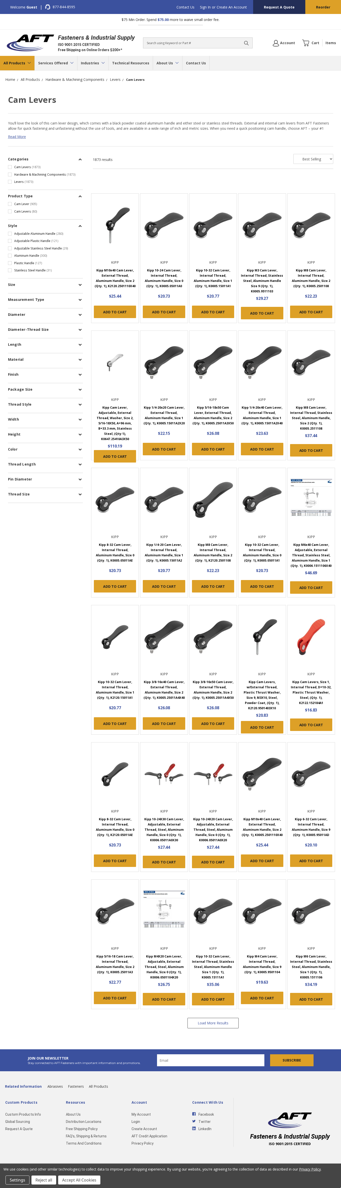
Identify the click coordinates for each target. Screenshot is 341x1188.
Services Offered (53, 63)
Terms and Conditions (84, 1143)
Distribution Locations (83, 1122)
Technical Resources (130, 63)
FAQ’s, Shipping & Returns (86, 1136)
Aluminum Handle (30, 255)
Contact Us (185, 7)
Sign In (205, 7)
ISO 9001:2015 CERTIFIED (79, 45)
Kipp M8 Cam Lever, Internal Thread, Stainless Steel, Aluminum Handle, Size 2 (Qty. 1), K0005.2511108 (311, 418)
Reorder (323, 7)
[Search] (246, 43)
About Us (165, 63)
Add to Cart (115, 312)
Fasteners (76, 1086)
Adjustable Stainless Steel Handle (41, 248)
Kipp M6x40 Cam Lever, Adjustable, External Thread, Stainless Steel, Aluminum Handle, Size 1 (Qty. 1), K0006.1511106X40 (311, 555)
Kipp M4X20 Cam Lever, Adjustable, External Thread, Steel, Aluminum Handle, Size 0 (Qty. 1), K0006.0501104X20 (164, 966)
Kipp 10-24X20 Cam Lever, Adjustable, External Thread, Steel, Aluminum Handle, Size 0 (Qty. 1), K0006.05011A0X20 (213, 829)
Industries (90, 63)
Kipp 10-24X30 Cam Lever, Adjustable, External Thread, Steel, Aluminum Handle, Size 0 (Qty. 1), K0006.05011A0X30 (164, 829)
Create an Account (232, 7)
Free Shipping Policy (82, 1129)
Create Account (144, 1129)
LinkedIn (204, 1129)
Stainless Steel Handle (33, 270)
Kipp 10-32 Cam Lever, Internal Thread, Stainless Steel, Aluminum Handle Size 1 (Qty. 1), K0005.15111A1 (213, 966)
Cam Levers (27, 167)
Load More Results (213, 1023)
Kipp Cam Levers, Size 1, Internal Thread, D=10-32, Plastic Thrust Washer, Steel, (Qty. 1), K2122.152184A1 (311, 692)
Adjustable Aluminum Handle (38, 234)
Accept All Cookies (79, 1180)
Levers (23, 182)
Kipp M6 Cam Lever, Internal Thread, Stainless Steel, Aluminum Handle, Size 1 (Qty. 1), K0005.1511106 (311, 966)
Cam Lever (25, 204)
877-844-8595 (64, 6)
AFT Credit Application (149, 1136)
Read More (17, 136)
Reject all (43, 1180)
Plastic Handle (28, 263)
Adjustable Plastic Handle (36, 241)
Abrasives (55, 1086)
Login (136, 1122)
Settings (17, 1180)
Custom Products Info (23, 1114)
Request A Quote (279, 7)
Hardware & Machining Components (45, 174)
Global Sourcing (17, 1122)
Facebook (206, 1114)
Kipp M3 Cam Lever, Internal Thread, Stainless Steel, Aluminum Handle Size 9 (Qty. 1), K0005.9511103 (262, 280)
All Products (14, 63)
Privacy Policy (143, 1143)
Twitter (204, 1122)
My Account (141, 1114)
